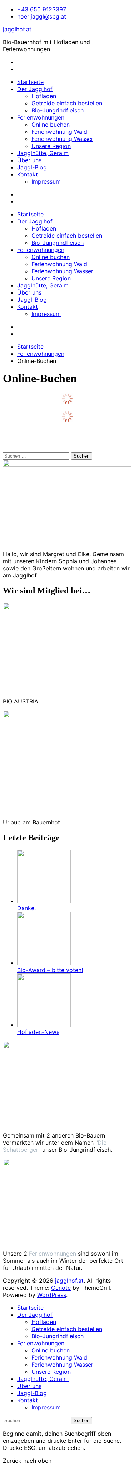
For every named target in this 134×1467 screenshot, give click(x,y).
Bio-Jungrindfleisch (57, 110)
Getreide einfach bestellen (66, 103)
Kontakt (27, 174)
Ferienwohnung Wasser (62, 138)
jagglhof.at (17, 29)
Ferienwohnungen (40, 117)
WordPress (51, 1294)
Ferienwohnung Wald (59, 131)
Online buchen (50, 124)
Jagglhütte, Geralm (43, 153)
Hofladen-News (38, 1031)
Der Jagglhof (35, 89)
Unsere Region (51, 145)
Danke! (26, 908)
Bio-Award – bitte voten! (50, 969)
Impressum (46, 181)
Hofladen (43, 96)
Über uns (29, 160)
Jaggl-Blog (32, 167)
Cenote (61, 1287)
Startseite (30, 81)
